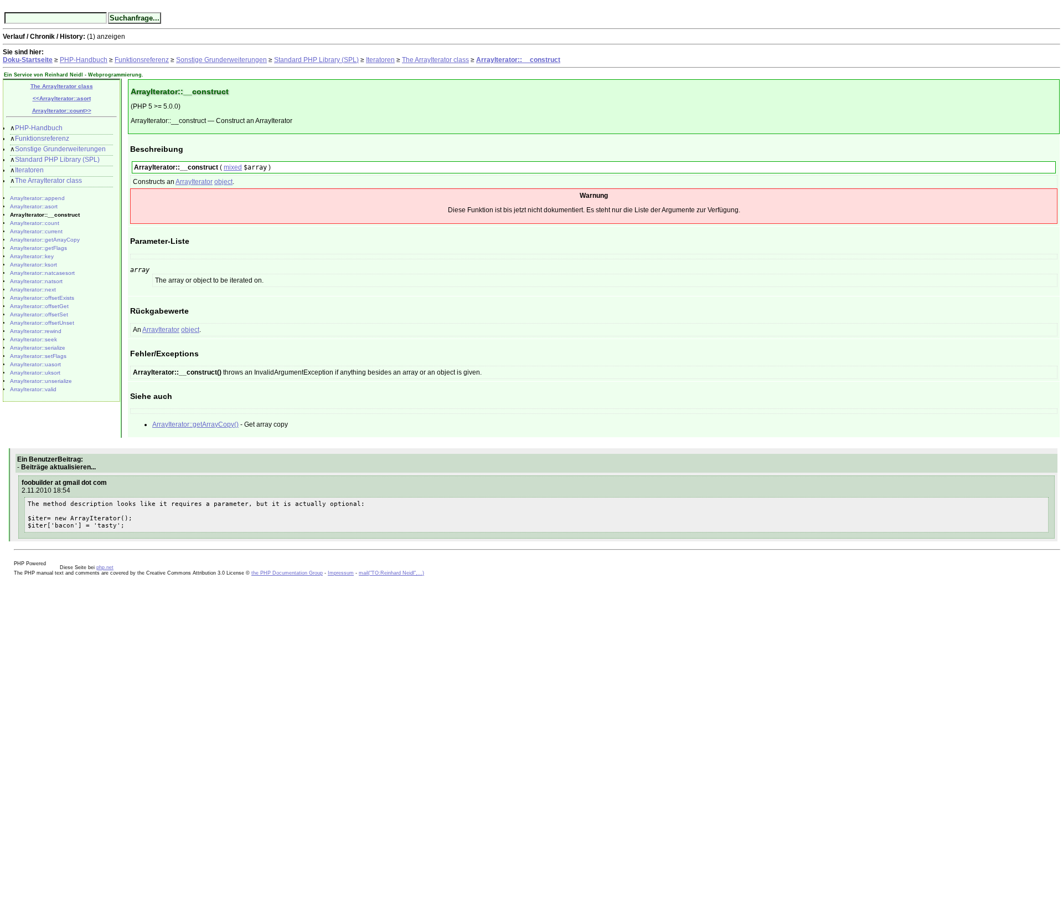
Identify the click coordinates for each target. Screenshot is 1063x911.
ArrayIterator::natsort (36, 281)
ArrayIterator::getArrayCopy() (195, 424)
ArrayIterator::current (36, 231)
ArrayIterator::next (33, 289)
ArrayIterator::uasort (35, 364)
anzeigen (111, 36)
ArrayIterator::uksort (35, 373)
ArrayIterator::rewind (35, 331)
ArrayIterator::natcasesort (42, 273)
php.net (104, 567)
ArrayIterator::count (34, 223)
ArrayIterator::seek (33, 339)
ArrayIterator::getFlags (38, 248)
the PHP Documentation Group (287, 573)
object (223, 182)
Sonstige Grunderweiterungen (221, 60)
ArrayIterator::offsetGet (39, 306)
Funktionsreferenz (142, 60)
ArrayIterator (194, 182)
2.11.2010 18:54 (46, 490)
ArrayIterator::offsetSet (39, 314)
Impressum (341, 573)
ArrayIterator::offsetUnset (42, 323)
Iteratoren (380, 60)
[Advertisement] (36, 742)
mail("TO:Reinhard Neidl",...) (391, 573)
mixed (233, 167)
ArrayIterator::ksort (33, 265)
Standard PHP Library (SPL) (316, 60)
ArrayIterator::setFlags (38, 356)
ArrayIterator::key (32, 256)
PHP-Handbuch (83, 60)
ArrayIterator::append (37, 198)
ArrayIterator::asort (34, 206)
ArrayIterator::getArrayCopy (45, 240)
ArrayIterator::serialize (37, 348)
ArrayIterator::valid (33, 389)
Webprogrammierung (115, 75)
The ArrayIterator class (435, 60)
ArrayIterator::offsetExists (42, 298)
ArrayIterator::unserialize (41, 381)
